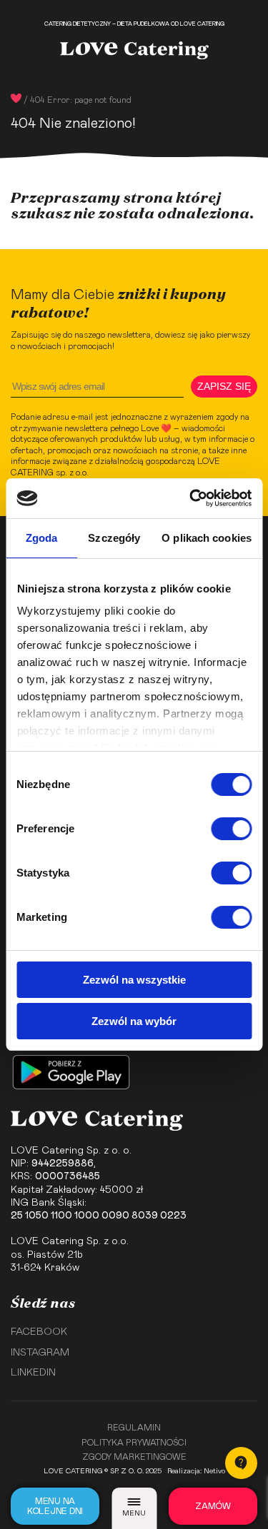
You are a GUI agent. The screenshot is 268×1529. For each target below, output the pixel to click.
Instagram (40, 1353)
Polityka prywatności (134, 1442)
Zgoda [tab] (42, 538)
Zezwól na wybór (134, 1021)
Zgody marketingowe (134, 1457)
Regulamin (134, 1427)
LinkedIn (33, 1373)
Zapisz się (224, 386)
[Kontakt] (241, 1463)
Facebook (39, 1332)
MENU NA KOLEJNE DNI (55, 1506)
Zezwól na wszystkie (134, 980)
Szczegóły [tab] (114, 538)
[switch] (231, 828)
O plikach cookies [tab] (207, 538)
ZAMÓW (213, 1506)
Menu (134, 1513)
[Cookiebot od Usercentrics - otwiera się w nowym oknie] (191, 498)
